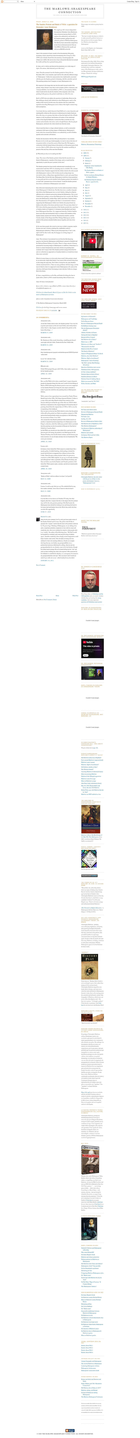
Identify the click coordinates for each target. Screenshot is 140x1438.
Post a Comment (40, 565)
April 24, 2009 (46, 441)
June (86, 190)
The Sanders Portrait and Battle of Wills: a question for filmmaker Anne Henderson (56, 25)
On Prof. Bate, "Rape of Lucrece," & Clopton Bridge (91, 1283)
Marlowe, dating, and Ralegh (89, 1390)
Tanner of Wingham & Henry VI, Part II (92, 353)
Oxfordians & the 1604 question (90, 369)
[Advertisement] (51, 580)
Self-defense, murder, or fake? (89, 767)
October (87, 201)
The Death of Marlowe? (87, 351)
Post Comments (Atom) (50, 599)
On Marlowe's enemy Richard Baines (91, 1297)
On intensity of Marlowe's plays (90, 1329)
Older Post (75, 596)
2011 (85, 212)
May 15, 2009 (46, 491)
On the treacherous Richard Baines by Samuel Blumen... (94, 176)
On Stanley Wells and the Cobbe (90, 435)
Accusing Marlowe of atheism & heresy (92, 771)
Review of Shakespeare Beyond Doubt (91, 323)
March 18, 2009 (47, 345)
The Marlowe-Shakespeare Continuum (92, 1397)
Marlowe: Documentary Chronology (91, 144)
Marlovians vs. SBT (86, 342)
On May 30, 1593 (86, 419)
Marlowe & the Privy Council (89, 349)
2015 (85, 223)
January (87, 158)
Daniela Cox (44, 517)
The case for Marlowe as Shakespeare (91, 1363)
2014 (85, 220)
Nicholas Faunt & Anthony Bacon (90, 379)
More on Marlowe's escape (88, 781)
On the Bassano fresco (87, 321)
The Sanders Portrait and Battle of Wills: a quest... (94, 171)
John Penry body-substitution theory (91, 783)
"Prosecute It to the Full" (88, 346)
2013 (85, 218)
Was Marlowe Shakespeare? (89, 426)
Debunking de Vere (86, 1271)
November (88, 204)
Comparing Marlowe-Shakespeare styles (92, 1273)
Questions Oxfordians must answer (90, 367)
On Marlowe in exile (87, 1315)
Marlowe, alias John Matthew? (89, 356)
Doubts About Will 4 (87, 1352)
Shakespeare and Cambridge (89, 319)
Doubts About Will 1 (87, 1345)
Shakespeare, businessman (88, 1368)
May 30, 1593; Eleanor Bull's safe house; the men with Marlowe (90, 787)
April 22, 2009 (46, 374)
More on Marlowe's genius (88, 1335)
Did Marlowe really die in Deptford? (91, 758)
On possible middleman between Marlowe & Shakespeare (90, 1312)
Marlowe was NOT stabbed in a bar (91, 794)
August (87, 196)
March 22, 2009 (47, 361)
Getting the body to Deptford (89, 335)
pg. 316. (96, 748)
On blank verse (85, 416)
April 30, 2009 (46, 469)
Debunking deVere (86, 1304)
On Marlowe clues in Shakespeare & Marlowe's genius (91, 1332)
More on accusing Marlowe (88, 774)
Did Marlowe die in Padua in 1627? (91, 1388)
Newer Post (39, 596)
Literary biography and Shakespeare (91, 1361)
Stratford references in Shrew (89, 376)
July (86, 193)
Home (57, 596)
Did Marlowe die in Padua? (88, 339)
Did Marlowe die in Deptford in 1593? (91, 424)
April (86, 185)
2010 (85, 210)
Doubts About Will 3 (87, 1350)
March (87, 163)
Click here (39, 307)
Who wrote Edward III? (87, 1252)
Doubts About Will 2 (87, 1348)
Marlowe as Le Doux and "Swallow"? (91, 344)
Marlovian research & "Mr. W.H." (90, 381)
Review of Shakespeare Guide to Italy (91, 421)
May (86, 188)
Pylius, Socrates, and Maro (88, 383)
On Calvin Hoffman (86, 1306)
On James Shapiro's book (88, 1255)
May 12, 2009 (46, 479)
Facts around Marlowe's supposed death (92, 760)
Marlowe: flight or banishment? (90, 358)
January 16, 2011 (47, 560)
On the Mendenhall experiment (90, 1268)
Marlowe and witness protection (90, 1257)
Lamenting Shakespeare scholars (90, 1366)
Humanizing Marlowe (87, 414)
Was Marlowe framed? (87, 769)
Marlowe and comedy (87, 432)
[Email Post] (58, 310)
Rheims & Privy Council (88, 337)
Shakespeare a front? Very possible (90, 1266)
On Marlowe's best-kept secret (89, 1322)
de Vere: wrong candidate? (88, 372)
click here (100, 1202)
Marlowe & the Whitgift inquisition (91, 776)
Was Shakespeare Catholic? (88, 1286)
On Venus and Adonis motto (89, 409)
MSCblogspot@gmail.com (88, 76)
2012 (85, 215)
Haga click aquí (85, 1092)
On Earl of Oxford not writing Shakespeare (89, 1394)
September (88, 198)
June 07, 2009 (46, 512)
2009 (85, 156)
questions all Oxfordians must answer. (91, 602)
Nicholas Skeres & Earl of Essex (90, 374)
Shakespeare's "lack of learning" (90, 360)
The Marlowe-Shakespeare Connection (70, 10)
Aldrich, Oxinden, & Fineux (89, 332)
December (88, 206)
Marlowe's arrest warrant (88, 762)
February (87, 161)
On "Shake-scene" (86, 1275)
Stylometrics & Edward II (88, 316)
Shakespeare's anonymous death (90, 1370)
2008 (85, 153)
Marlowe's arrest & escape (88, 779)
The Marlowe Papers (87, 437)
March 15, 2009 (47, 332)
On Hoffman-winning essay (88, 326)
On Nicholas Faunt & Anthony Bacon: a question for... (93, 181)
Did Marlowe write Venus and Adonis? (92, 1264)
